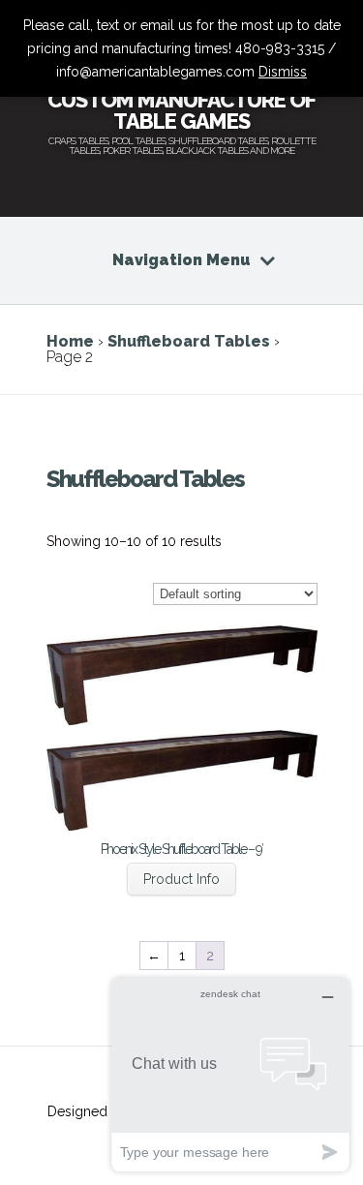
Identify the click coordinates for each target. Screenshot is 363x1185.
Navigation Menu (181, 260)
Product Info (181, 879)
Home (70, 341)
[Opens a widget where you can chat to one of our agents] (230, 1074)
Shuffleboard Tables (188, 341)
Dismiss (282, 71)
